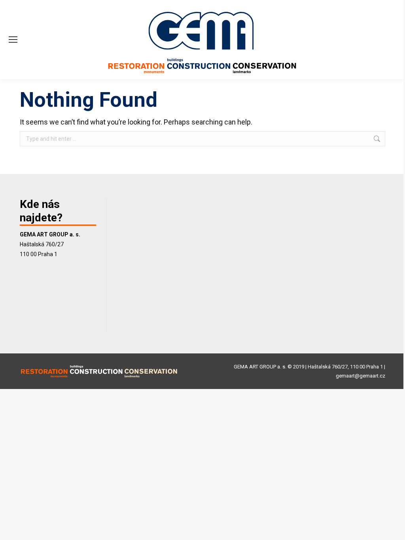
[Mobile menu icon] (13, 39)
